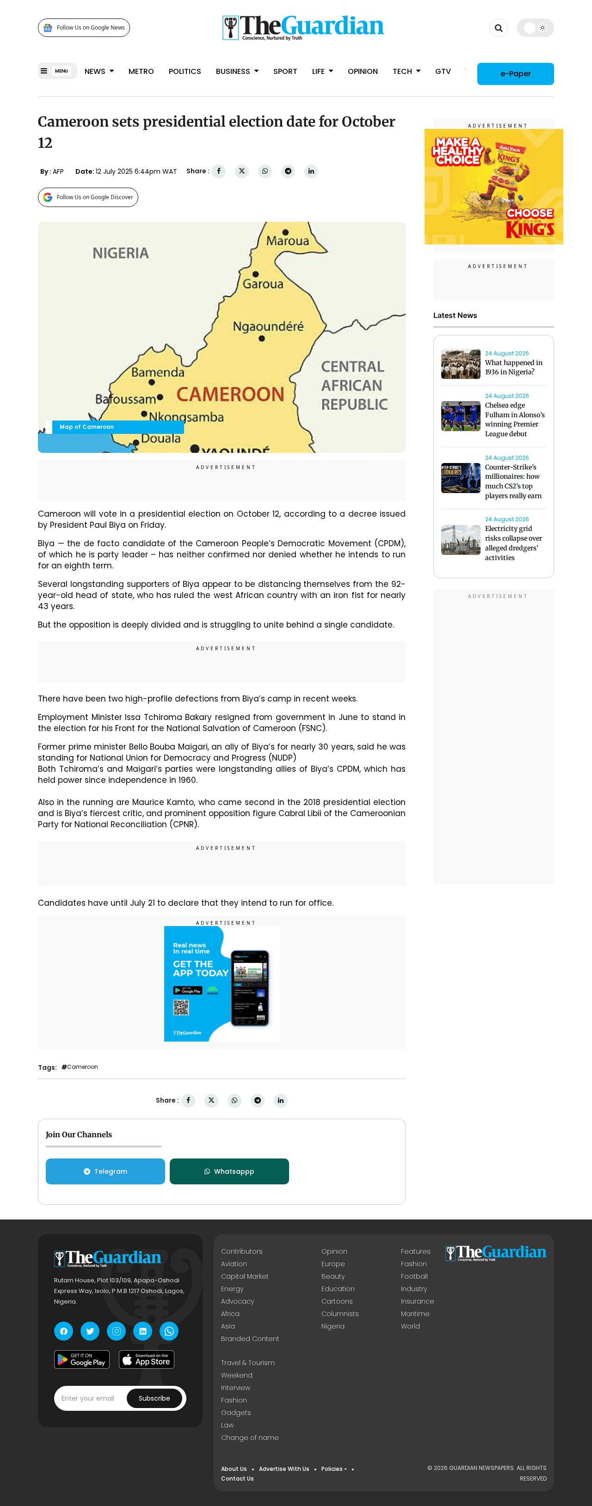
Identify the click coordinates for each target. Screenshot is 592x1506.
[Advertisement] (494, 738)
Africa (230, 1313)
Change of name (250, 1437)
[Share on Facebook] (219, 171)
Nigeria (333, 1326)
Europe (333, 1263)
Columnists (340, 1313)
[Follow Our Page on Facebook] (63, 1331)
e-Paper (515, 73)
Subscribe (154, 1398)
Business (234, 71)
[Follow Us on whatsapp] (169, 1331)
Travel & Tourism (248, 1362)
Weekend (237, 1375)
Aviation (234, 1263)
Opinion (363, 71)
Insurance (417, 1301)
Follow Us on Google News (91, 28)
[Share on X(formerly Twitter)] (242, 171)
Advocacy (237, 1301)
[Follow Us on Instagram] (116, 1331)
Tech (403, 71)
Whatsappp (234, 1171)
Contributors (242, 1251)
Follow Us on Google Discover (95, 197)
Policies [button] (332, 1469)
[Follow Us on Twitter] (89, 1331)
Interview (235, 1387)
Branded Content (250, 1338)
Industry (414, 1288)
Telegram (110, 1171)
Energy (232, 1288)
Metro (141, 71)
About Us (234, 1469)
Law (227, 1425)
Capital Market (245, 1276)
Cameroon (82, 1067)
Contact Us (237, 1478)
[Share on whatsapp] (265, 171)
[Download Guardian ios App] (146, 1359)
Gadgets (236, 1412)
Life (319, 71)
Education (338, 1288)
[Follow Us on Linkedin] (142, 1331)
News (96, 71)
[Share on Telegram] (288, 171)
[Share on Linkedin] (311, 171)
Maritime (415, 1313)
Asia (228, 1326)
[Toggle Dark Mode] (535, 28)
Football (414, 1276)
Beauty (333, 1276)
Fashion (414, 1263)
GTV (443, 71)
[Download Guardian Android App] (82, 1359)
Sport (285, 71)
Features (416, 1251)
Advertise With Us (284, 1469)
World (410, 1326)
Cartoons (337, 1301)
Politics (185, 71)
